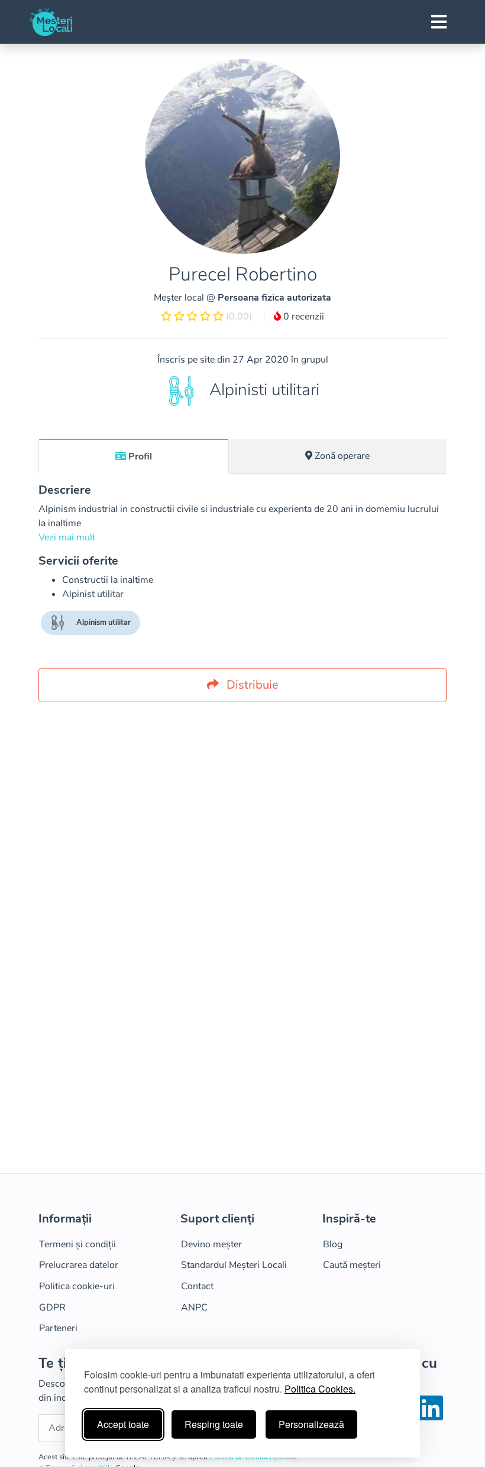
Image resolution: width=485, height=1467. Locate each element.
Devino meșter (211, 1244)
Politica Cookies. (319, 1389)
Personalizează (311, 1424)
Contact (197, 1286)
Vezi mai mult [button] (66, 537)
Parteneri (58, 1328)
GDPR (52, 1307)
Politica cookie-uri (77, 1286)
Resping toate (214, 1424)
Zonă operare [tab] (342, 455)
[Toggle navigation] (438, 22)
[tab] (133, 456)
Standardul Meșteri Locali (234, 1265)
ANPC (194, 1307)
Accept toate (123, 1424)
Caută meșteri (352, 1265)
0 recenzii (302, 316)
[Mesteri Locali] (51, 22)
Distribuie (251, 685)
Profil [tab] (140, 456)
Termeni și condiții (77, 1244)
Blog (332, 1244)
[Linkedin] (430, 1415)
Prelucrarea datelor (78, 1265)
